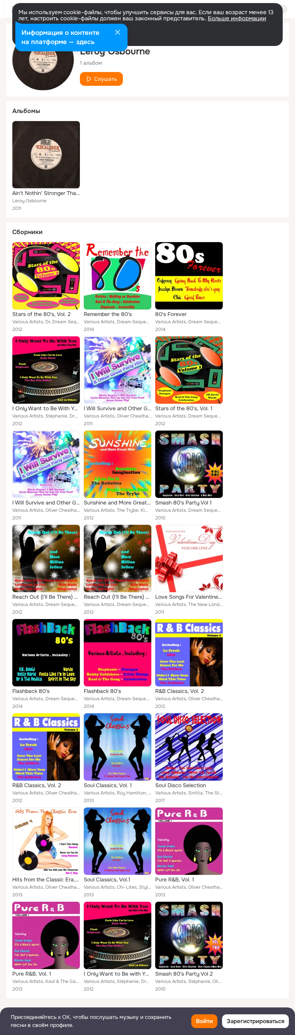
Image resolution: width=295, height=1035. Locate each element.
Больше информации (237, 18)
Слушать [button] (105, 78)
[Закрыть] (117, 33)
